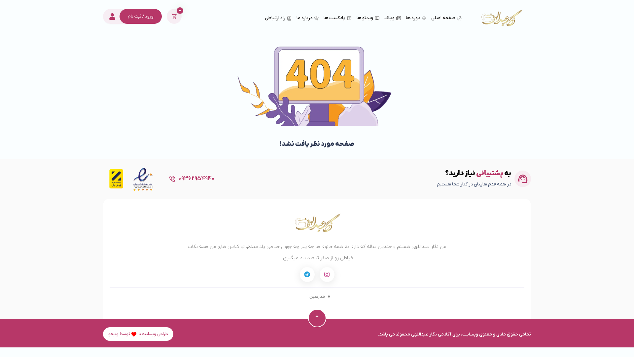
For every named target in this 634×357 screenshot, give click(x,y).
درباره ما (304, 18)
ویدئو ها (365, 18)
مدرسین (317, 297)
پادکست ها (334, 18)
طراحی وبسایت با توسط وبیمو (138, 334)
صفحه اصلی (443, 18)
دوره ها (413, 18)
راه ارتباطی (275, 18)
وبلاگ (389, 18)
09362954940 (196, 178)
